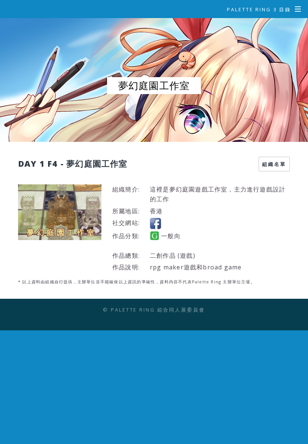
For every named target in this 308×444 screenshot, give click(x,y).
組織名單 (274, 164)
